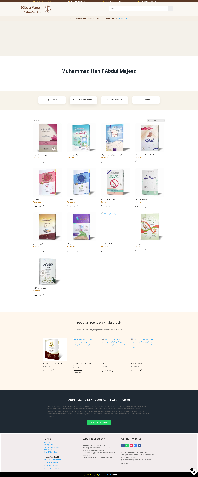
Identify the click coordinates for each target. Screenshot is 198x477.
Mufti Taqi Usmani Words (52, 459)
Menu (90, 18)
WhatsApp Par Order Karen (99, 422)
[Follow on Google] (135, 445)
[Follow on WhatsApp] (127, 445)
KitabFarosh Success (51, 465)
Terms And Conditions (51, 447)
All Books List (81, 18)
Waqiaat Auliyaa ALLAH (52, 462)
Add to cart (38, 162)
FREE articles (111, 18)
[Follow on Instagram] (131, 445)
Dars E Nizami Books (51, 452)
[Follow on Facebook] (123, 445)
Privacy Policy (48, 445)
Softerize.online (104, 475)
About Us (47, 442)
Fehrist (99, 18)
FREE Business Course (51, 468)
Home (71, 18)
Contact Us (48, 450)
